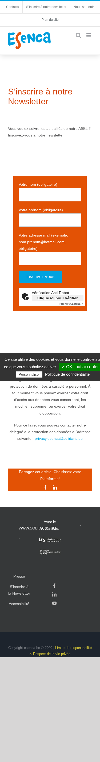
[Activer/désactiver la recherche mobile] (78, 35)
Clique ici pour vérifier (57, 298)
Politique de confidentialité (67, 374)
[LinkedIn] (54, 594)
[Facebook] (54, 585)
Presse (19, 576)
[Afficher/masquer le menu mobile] (89, 35)
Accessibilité (19, 604)
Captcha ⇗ (71, 303)
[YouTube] (54, 603)
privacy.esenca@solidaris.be (59, 438)
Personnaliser (29, 374)
